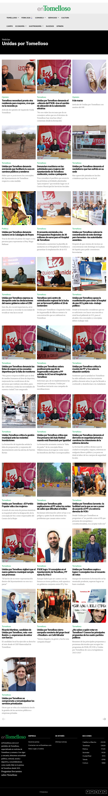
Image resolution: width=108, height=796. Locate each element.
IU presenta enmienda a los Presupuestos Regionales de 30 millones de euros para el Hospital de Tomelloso (53, 236)
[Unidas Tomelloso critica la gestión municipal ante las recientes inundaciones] (19, 411)
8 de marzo (77, 100)
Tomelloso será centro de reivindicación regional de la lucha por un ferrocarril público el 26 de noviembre (53, 301)
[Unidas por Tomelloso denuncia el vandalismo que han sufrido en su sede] (89, 142)
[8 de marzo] (89, 76)
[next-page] (104, 719)
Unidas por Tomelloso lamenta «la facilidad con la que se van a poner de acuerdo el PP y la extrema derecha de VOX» (88, 507)
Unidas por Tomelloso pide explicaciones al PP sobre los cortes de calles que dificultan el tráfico (54, 506)
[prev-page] (4, 719)
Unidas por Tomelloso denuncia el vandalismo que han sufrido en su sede (88, 169)
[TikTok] (100, 792)
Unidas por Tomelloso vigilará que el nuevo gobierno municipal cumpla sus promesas (19, 572)
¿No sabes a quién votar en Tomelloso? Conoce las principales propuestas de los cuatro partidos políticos (88, 633)
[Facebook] (88, 792)
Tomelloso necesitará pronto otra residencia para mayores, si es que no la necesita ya (18, 103)
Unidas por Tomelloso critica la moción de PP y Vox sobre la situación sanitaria (86, 369)
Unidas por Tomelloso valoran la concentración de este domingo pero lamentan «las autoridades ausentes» (87, 236)
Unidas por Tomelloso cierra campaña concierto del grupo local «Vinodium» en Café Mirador (53, 632)
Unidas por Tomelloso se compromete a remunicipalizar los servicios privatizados (18, 701)
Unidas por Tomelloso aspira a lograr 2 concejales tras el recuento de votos (88, 572)
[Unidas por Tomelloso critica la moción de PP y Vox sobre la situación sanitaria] (89, 342)
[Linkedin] (96, 792)
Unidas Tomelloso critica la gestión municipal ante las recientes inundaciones (18, 438)
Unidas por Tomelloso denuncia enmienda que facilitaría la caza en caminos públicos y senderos (18, 169)
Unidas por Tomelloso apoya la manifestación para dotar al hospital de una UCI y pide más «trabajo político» (89, 301)
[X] (105, 792)
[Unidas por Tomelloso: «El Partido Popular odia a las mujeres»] (19, 479)
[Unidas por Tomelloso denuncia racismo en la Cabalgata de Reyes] (19, 208)
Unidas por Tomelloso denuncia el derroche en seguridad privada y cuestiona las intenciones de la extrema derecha (88, 439)
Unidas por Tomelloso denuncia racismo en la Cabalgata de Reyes (18, 233)
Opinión (5, 97)
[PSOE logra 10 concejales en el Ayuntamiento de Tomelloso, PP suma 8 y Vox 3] (54, 545)
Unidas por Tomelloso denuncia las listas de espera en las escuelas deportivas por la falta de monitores (18, 369)
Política (5, 228)
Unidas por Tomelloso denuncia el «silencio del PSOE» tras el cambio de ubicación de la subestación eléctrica (53, 104)
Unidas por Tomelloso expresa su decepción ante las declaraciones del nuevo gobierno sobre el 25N (17, 300)
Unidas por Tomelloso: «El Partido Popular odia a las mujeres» (17, 505)
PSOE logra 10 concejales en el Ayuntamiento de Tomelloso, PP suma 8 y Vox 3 (52, 572)
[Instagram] (92, 792)
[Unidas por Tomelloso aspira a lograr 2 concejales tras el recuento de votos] (89, 545)
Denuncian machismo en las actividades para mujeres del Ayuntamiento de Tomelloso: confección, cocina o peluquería (52, 170)
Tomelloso (41, 97)
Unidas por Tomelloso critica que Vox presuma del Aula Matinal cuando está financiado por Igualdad (54, 438)
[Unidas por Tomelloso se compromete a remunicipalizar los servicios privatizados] (19, 674)
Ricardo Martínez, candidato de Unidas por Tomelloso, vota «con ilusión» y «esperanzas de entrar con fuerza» (17, 633)
